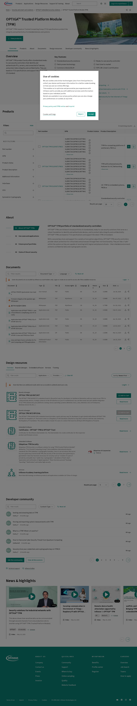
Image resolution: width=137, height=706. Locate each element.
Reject (81, 114)
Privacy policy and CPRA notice (54, 106)
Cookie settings (49, 114)
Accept (91, 114)
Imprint (71, 106)
